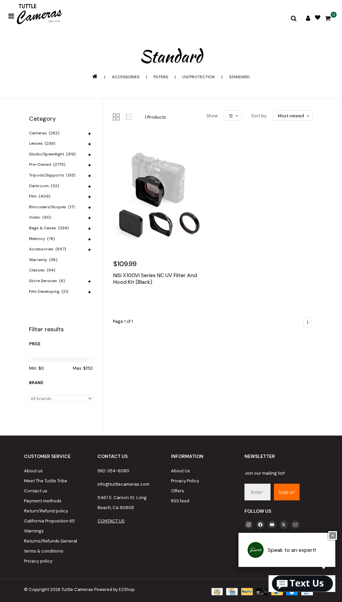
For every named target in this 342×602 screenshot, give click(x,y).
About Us (180, 471)
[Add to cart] (120, 302)
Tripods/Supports (52, 175)
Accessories (125, 77)
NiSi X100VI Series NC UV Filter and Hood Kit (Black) (155, 278)
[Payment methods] (216, 591)
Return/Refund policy (46, 511)
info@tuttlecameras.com (123, 484)
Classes (42, 270)
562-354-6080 (113, 471)
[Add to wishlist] (134, 302)
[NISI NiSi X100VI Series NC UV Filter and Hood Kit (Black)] (158, 194)
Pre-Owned (47, 164)
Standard (239, 77)
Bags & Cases (48, 228)
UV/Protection (198, 77)
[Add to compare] (148, 302)
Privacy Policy (185, 481)
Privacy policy (38, 561)
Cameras (44, 133)
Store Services (47, 280)
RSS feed (180, 501)
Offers (177, 491)
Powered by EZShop (114, 589)
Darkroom (44, 186)
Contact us (35, 491)
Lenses (42, 143)
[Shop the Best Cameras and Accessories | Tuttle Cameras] (38, 14)
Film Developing (48, 291)
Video (40, 217)
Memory (42, 238)
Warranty (43, 259)
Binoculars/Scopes (51, 207)
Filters (161, 77)
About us (33, 471)
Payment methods (42, 501)
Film (39, 196)
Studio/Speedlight (52, 154)
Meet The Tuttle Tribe (45, 481)
